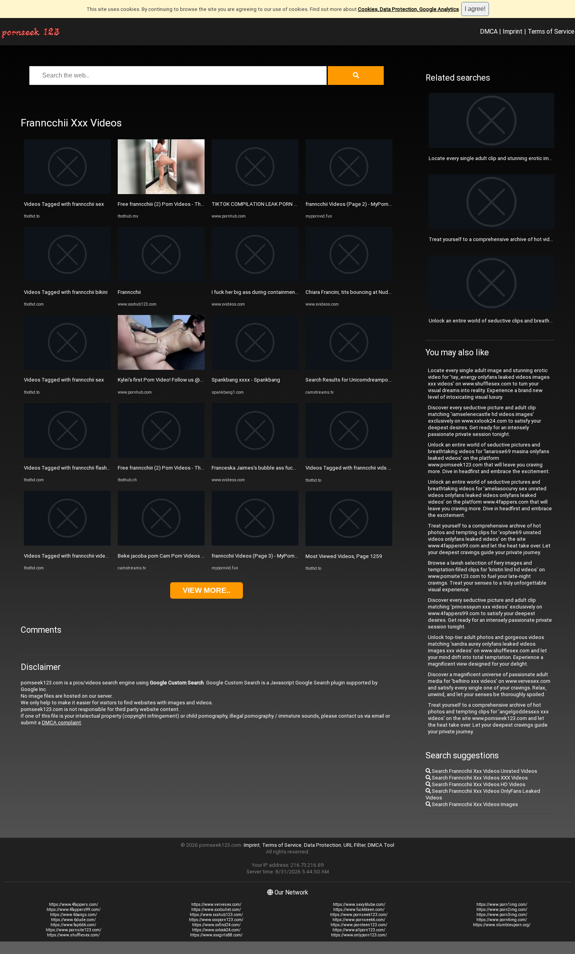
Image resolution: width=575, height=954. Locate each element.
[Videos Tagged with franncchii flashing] (67, 456)
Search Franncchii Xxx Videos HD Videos (478, 784)
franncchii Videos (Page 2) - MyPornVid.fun (354, 204)
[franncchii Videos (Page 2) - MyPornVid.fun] (348, 192)
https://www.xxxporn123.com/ (216, 919)
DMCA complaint (61, 722)
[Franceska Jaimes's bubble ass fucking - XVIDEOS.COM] (255, 456)
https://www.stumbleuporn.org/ (501, 924)
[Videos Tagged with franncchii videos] (67, 543)
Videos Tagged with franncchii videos (67, 556)
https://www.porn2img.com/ (501, 909)
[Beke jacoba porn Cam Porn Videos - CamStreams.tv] (161, 543)
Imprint (513, 31)
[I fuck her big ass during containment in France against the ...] (255, 280)
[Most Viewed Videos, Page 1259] (348, 544)
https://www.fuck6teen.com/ (359, 909)
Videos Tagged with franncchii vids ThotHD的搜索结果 (368, 467)
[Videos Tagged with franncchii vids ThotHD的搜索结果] (348, 456)
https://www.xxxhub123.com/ (216, 914)
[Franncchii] (161, 280)
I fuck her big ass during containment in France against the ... (281, 292)
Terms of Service (551, 31)
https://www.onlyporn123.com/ (359, 935)
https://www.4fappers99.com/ (74, 909)
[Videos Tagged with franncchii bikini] (67, 280)
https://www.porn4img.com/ (501, 919)
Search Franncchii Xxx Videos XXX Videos (479, 777)
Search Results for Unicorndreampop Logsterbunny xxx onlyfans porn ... (388, 379)
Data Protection (322, 845)
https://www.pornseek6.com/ (358, 919)
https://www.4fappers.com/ (73, 904)
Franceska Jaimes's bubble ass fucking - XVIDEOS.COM (275, 467)
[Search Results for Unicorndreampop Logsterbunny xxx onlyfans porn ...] (348, 368)
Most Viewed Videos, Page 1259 (343, 556)
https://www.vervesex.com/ (216, 904)
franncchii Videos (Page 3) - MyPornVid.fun (261, 556)
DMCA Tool (381, 845)
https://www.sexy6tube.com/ (359, 904)
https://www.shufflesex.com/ (73, 935)
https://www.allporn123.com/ (358, 929)
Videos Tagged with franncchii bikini (66, 292)
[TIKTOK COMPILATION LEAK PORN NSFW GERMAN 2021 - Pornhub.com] (255, 192)
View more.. (206, 590)
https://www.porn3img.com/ (501, 914)
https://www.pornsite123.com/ (73, 929)
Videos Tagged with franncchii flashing (69, 467)
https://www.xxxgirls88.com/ (216, 935)
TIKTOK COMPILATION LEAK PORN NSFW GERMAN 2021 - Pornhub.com (294, 204)
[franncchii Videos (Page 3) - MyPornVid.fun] (255, 543)
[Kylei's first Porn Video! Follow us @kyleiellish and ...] (161, 368)
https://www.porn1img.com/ (501, 904)
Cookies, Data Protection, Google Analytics (408, 9)
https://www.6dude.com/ (73, 919)
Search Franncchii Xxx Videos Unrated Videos (484, 771)
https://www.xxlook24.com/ (216, 929)
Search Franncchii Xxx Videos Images (474, 804)
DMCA (489, 31)
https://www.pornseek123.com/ (359, 914)
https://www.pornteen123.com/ (359, 924)
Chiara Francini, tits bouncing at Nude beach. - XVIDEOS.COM (375, 292)
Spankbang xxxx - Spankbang (246, 379)
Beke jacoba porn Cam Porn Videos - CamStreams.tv (178, 556)
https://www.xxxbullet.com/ (216, 909)
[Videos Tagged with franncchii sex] (67, 192)
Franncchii (129, 292)
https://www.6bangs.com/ (73, 914)
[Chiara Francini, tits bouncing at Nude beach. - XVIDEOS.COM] (348, 280)
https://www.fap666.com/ (73, 924)
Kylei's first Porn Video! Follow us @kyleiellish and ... (177, 379)
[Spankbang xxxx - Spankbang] (255, 368)
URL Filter (354, 845)
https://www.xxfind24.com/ (216, 924)
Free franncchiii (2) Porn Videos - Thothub (166, 204)
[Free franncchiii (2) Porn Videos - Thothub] (161, 192)
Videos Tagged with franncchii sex (64, 204)
